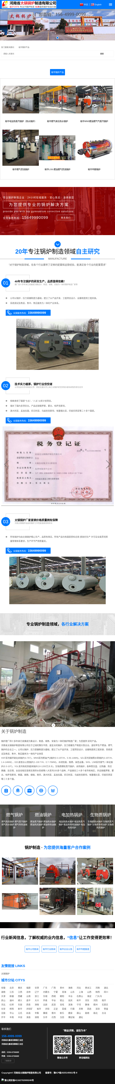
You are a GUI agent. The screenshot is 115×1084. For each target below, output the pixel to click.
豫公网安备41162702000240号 (19, 1080)
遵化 (81, 1017)
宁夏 (56, 992)
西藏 (20, 996)
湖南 (3, 992)
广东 (45, 988)
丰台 (70, 996)
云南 (28, 996)
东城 (45, 996)
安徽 (3, 988)
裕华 (39, 1009)
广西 (54, 988)
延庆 (70, 1000)
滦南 (37, 1017)
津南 (37, 1004)
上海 (81, 992)
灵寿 (81, 1009)
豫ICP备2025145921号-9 (65, 1073)
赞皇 (106, 1009)
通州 (12, 1000)
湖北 (106, 988)
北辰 (45, 1004)
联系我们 (66, 217)
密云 (62, 1000)
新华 (20, 1009)
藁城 (45, 1013)
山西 (89, 992)
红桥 (12, 1004)
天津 (3, 996)
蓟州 (95, 1004)
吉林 (28, 992)
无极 (3, 1013)
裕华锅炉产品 (24, 47)
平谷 (54, 1000)
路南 (87, 1013)
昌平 (28, 1000)
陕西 (98, 992)
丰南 (12, 1017)
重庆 (20, 988)
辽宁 (37, 992)
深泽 (98, 1009)
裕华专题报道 (83, 949)
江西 (20, 992)
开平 (3, 1017)
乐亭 (45, 1017)
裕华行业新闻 (49, 949)
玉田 (62, 1017)
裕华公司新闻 (32, 949)
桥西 (12, 1009)
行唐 (72, 1009)
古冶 (104, 1013)
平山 (12, 1013)
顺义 (20, 1000)
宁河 (79, 1004)
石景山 (80, 996)
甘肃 (37, 988)
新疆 (12, 996)
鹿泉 (70, 1013)
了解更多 (8, 1061)
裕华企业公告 (66, 949)
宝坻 (62, 1004)
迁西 (54, 1017)
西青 (28, 1004)
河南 (98, 988)
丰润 (20, 1017)
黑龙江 (88, 988)
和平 (79, 1000)
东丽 (20, 1004)
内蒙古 (46, 992)
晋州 (54, 1013)
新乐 (62, 1013)
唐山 (79, 1013)
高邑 (89, 1009)
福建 (28, 988)
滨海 (70, 1004)
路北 (95, 1013)
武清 (54, 1004)
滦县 (28, 1017)
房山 (3, 1000)
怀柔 (45, 1000)
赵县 (28, 1013)
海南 (70, 988)
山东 (72, 992)
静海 (87, 1004)
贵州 (62, 988)
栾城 (64, 1009)
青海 (64, 992)
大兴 (37, 1000)
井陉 (47, 1009)
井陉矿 (29, 1009)
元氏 (20, 1013)
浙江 (37, 996)
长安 (3, 1009)
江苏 (12, 992)
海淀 (89, 996)
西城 (54, 996)
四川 (106, 992)
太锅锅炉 (5, 973)
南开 (104, 1000)
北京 (12, 988)
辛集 (37, 1013)
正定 (56, 1009)
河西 (95, 1000)
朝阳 (62, 996)
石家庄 (105, 1004)
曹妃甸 (71, 1017)
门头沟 (99, 996)
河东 (87, 1000)
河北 (79, 988)
